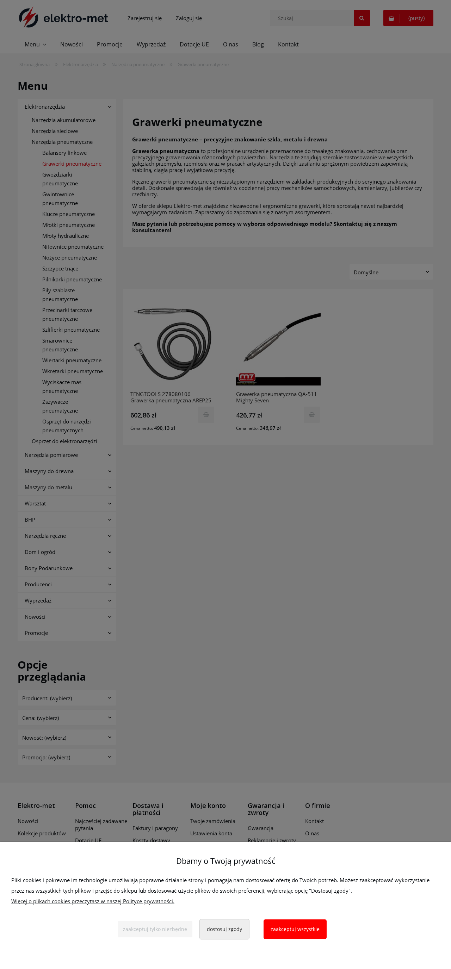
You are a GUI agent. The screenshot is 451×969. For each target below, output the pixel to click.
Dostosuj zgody (224, 929)
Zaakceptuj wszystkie (295, 929)
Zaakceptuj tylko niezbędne (155, 929)
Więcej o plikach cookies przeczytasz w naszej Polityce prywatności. (92, 901)
